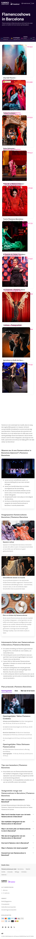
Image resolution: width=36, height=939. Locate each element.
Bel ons (5, 890)
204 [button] (31, 117)
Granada (10, 872)
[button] (18, 801)
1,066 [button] (30, 82)
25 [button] (31, 364)
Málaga (17, 872)
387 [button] (31, 47)
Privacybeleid (5, 904)
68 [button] (31, 188)
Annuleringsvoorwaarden (8, 910)
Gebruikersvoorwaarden (8, 907)
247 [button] (31, 152)
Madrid (28, 869)
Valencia (3, 874)
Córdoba (23, 872)
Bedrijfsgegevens (6, 901)
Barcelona (21, 869)
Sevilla (3, 872)
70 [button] (31, 223)
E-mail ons (6, 893)
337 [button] (31, 258)
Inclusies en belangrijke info (13, 291)
